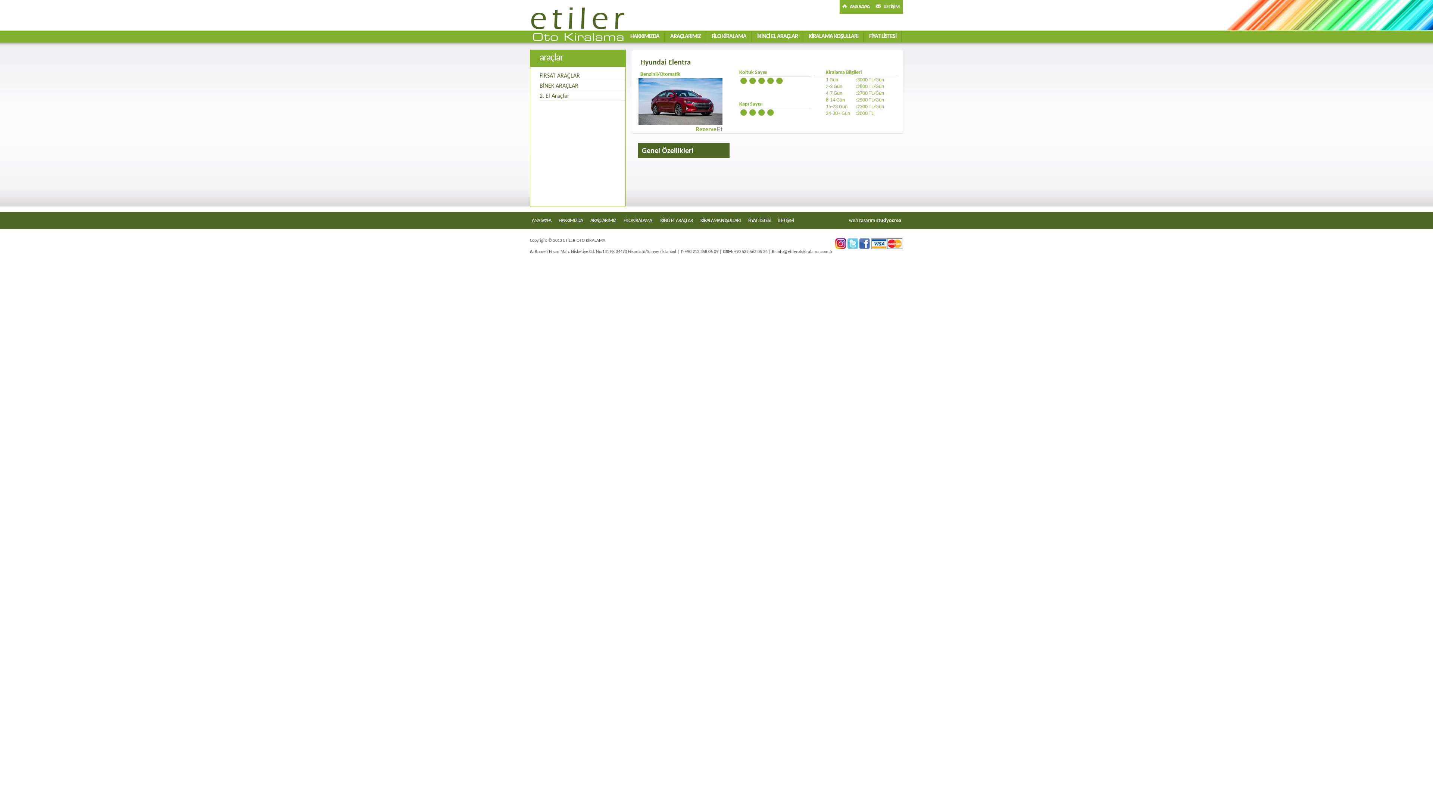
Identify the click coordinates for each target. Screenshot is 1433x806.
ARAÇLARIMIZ (685, 37)
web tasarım (862, 221)
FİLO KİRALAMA (729, 37)
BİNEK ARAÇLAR (559, 86)
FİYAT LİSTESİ (882, 37)
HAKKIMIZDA (644, 37)
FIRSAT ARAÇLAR (560, 76)
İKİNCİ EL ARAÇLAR (777, 37)
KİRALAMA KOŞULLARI (833, 37)
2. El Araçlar (554, 96)
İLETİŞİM (891, 7)
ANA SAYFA (860, 7)
